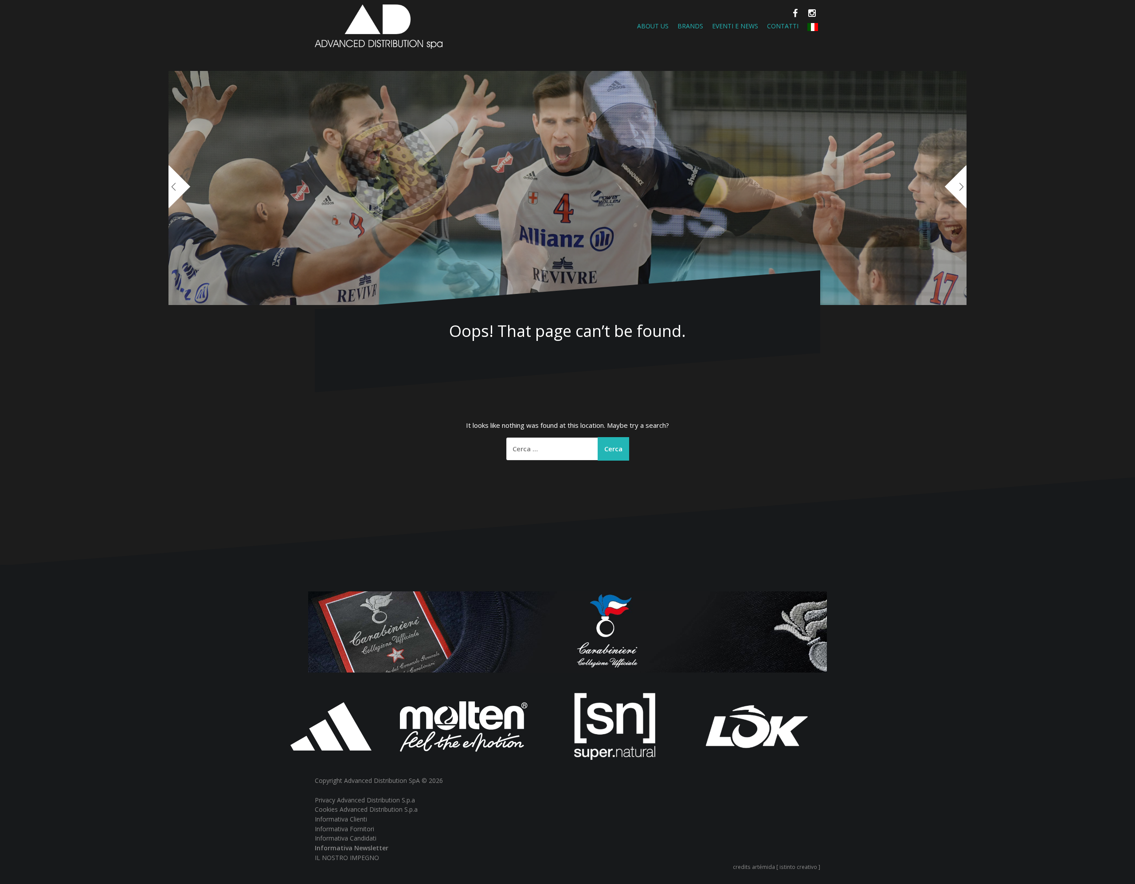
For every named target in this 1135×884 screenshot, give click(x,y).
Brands (690, 26)
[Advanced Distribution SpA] (378, 25)
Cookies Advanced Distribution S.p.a (366, 809)
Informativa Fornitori (344, 829)
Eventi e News (735, 26)
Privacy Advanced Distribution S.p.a (365, 800)
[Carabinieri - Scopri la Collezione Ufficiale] (567, 631)
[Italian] (812, 26)
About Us (653, 26)
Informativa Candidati (345, 838)
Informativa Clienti (341, 819)
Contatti (782, 26)
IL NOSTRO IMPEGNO (347, 857)
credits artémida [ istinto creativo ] (776, 866)
